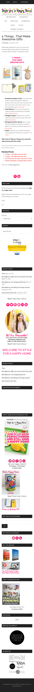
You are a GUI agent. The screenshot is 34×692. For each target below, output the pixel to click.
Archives (4, 215)
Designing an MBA (16, 609)
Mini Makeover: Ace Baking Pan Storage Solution (16, 287)
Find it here (21, 107)
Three (3, 273)
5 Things (10, 165)
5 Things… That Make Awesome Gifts (15, 154)
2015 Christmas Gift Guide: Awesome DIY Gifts (18, 158)
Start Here (16, 299)
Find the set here (12, 113)
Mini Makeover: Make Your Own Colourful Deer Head (17, 277)
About (24, 299)
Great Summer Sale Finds (9, 293)
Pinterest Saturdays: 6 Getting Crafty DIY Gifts (18, 160)
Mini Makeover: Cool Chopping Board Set (13, 282)
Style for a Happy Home (17, 11)
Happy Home (16, 165)
